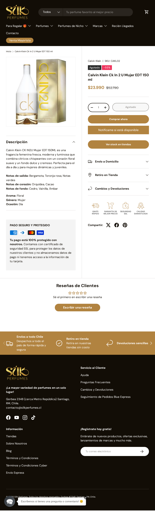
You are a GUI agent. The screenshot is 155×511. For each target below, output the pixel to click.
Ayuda (85, 375)
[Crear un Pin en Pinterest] (125, 225)
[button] (9, 501)
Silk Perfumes (21, 496)
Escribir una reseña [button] (77, 307)
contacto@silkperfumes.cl (23, 408)
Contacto (12, 33)
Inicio (8, 51)
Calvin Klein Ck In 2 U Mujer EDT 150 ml (34, 51)
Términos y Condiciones (22, 458)
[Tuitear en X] (108, 225)
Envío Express (15, 473)
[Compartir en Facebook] (116, 225)
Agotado (130, 107)
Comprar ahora (118, 119)
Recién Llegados (123, 26)
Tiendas (11, 436)
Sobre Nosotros (16, 443)
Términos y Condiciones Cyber (26, 465)
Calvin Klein (94, 61)
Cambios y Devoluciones (97, 390)
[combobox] (85, 12)
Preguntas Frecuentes (95, 382)
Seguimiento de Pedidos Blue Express (106, 397)
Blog (9, 451)
